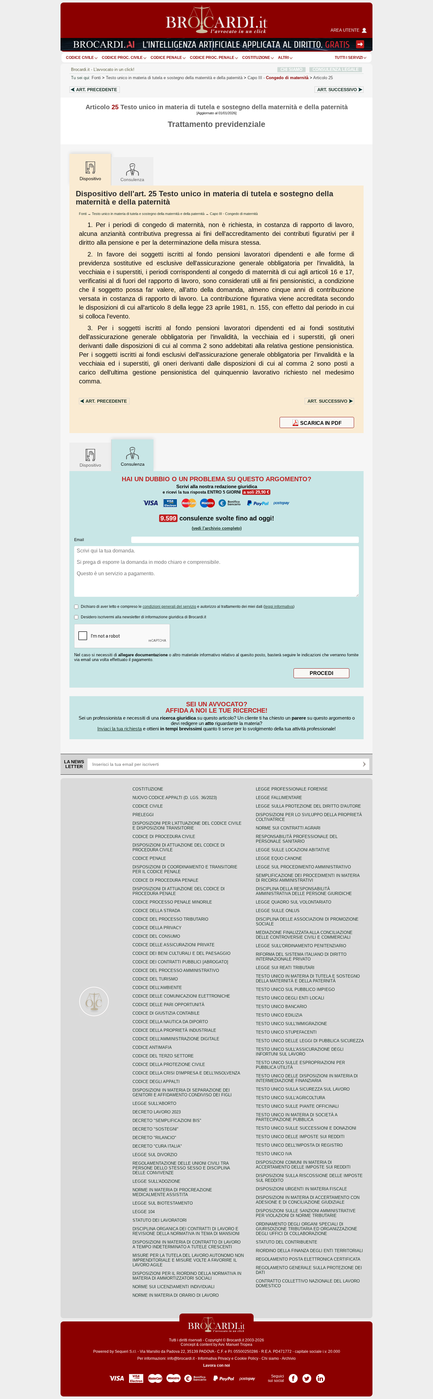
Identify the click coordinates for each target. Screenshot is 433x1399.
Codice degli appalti (156, 1081)
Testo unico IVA (274, 1153)
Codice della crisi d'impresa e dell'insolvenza (186, 1073)
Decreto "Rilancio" (154, 1137)
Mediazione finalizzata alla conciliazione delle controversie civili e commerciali (304, 935)
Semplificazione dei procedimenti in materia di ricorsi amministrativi (307, 878)
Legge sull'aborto (154, 1103)
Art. (96, 89)
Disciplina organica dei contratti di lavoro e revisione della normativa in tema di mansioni (186, 1231)
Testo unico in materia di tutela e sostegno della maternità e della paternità (174, 77)
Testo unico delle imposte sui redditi (300, 1136)
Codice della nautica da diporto (170, 1021)
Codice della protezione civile (168, 1064)
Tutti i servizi (349, 57)
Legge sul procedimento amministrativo (303, 867)
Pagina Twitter (306, 1376)
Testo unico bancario (281, 1006)
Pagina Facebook (293, 1376)
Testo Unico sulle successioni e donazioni (306, 1128)
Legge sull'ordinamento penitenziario (301, 945)
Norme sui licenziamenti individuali (173, 1286)
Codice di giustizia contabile (166, 1013)
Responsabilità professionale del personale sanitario (297, 839)
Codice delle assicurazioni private (173, 944)
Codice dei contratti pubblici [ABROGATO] (180, 962)
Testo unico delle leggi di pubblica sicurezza (310, 1040)
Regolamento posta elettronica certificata (308, 1259)
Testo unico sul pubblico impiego (295, 989)
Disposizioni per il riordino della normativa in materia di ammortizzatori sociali (186, 1276)
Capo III (278, 77)
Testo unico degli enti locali (290, 998)
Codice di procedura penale (165, 880)
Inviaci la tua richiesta (119, 728)
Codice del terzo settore (163, 1056)
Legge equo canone (279, 858)
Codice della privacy (157, 927)
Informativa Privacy (214, 1358)
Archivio (289, 1358)
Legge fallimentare (279, 797)
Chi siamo (270, 1358)
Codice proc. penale (212, 57)
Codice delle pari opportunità (168, 1004)
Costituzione (256, 57)
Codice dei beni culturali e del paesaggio (181, 953)
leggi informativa (279, 606)
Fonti (96, 77)
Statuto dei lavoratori (159, 1220)
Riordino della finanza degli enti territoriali (309, 1250)
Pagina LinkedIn (320, 1376)
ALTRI (283, 57)
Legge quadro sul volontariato (293, 902)
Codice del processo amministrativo (175, 970)
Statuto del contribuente (286, 1242)
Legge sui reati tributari (285, 967)
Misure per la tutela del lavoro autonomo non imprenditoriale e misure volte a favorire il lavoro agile (188, 1260)
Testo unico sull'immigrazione (291, 1023)
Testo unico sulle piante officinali (297, 1106)
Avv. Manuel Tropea (235, 1344)
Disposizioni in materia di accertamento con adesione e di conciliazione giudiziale (307, 1200)
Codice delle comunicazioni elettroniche (181, 996)
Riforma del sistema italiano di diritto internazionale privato (301, 956)
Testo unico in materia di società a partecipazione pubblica (296, 1117)
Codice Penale (166, 57)
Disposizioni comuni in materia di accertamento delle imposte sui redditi (303, 1164)
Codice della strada (156, 910)
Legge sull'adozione (156, 1181)
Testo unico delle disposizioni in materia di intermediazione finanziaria (307, 1078)
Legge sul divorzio (154, 1154)
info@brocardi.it (181, 1358)
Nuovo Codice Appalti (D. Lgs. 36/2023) (174, 797)
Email (79, 540)
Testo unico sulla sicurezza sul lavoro (303, 1089)
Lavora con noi (216, 1365)
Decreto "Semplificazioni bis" (166, 1120)
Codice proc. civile (122, 57)
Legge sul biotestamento (162, 1203)
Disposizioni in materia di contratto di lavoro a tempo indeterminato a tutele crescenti (186, 1244)
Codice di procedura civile (163, 836)
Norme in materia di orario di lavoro (175, 1295)
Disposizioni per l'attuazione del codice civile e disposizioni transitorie (187, 825)
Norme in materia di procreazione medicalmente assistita (172, 1192)
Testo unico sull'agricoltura (290, 1097)
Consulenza (132, 179)
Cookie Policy (246, 1358)
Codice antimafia (152, 1047)
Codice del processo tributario (170, 919)
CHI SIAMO (291, 69)
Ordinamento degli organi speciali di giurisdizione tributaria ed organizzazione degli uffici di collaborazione (306, 1229)
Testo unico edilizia (279, 1015)
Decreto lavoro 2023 (156, 1112)
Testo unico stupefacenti (286, 1032)
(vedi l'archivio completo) (217, 528)
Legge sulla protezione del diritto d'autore (308, 806)
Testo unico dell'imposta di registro (299, 1145)
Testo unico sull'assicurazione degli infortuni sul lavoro (300, 1051)
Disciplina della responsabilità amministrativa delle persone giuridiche (304, 891)
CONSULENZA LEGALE (336, 69)
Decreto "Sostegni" (155, 1129)
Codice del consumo (156, 936)
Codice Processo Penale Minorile (172, 902)
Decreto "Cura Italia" (157, 1146)
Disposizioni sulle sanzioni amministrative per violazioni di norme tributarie (306, 1213)
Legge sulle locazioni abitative (293, 850)
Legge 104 (143, 1211)
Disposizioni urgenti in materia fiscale (301, 1189)
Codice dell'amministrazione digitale (175, 1039)
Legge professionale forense (292, 789)
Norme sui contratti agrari (288, 828)
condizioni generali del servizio (169, 606)
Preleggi (143, 814)
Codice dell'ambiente (157, 987)
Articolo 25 (323, 77)
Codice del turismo (155, 979)
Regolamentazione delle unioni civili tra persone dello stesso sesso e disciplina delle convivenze (181, 1168)
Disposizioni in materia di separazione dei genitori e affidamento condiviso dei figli (182, 1092)
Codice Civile (80, 57)
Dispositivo (90, 465)
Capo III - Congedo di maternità (234, 214)
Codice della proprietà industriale (174, 1030)
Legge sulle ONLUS (278, 910)
